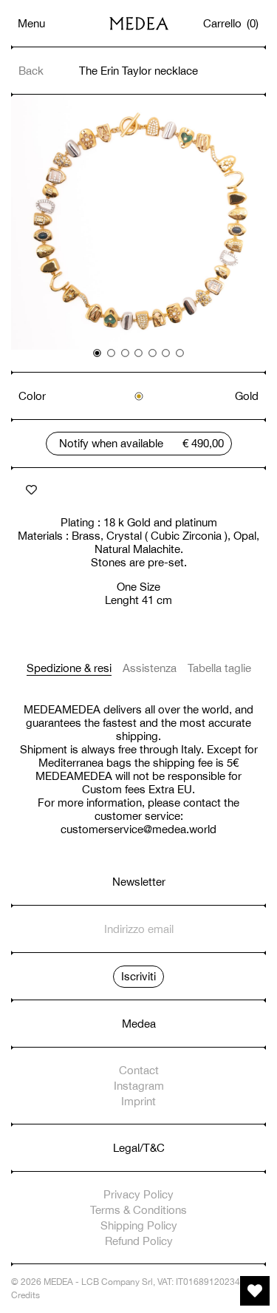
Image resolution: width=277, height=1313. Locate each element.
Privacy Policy (138, 1194)
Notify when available (111, 443)
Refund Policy (139, 1241)
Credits (25, 1295)
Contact (139, 1070)
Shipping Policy (138, 1225)
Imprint (138, 1101)
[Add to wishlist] (31, 490)
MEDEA (58, 1282)
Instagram (139, 1085)
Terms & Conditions (138, 1210)
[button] (97, 353)
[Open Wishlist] (255, 1291)
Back (31, 70)
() (231, 23)
